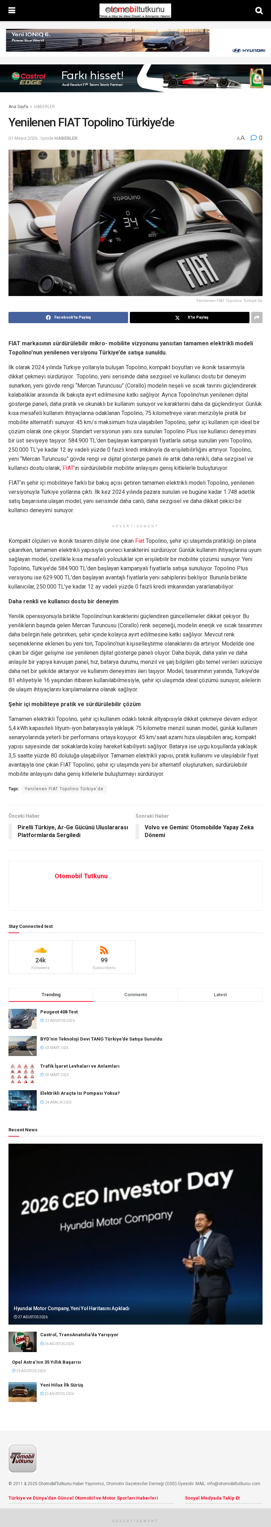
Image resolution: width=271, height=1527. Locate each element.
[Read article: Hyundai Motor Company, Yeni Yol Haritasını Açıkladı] (135, 1234)
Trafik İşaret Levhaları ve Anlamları (80, 1066)
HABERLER (44, 106)
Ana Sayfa (18, 106)
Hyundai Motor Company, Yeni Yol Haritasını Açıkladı (72, 1308)
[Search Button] (259, 10)
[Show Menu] (11, 10)
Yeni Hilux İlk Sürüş (61, 1385)
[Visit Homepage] (135, 11)
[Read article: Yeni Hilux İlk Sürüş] (22, 1392)
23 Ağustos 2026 (31, 1371)
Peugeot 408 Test (59, 1011)
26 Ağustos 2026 (59, 1344)
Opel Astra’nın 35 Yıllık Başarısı (46, 1362)
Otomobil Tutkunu (81, 876)
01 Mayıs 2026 (22, 138)
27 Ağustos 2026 (32, 1317)
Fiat (139, 541)
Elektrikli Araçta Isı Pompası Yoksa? (80, 1093)
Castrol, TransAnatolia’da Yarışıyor (79, 1334)
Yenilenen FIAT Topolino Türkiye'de (64, 788)
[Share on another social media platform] (257, 317)
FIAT (68, 468)
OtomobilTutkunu (55, 1483)
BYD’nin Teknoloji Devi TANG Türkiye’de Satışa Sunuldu (101, 1039)
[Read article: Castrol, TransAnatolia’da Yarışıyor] (22, 1342)
